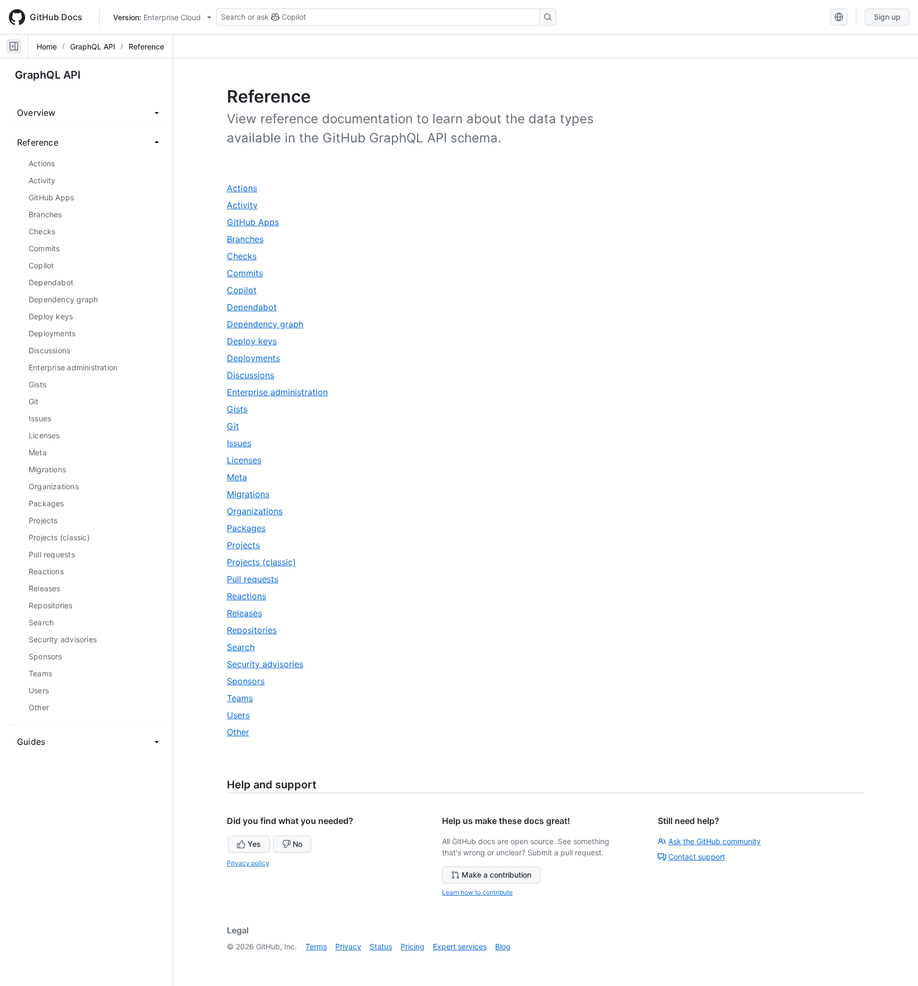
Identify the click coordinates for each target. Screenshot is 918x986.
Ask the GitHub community (714, 841)
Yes (254, 843)
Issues (244, 443)
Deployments (258, 358)
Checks (247, 256)
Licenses (249, 460)
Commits (250, 273)
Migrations (253, 494)
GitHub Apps (258, 222)
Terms (316, 946)
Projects (248, 545)
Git (238, 426)
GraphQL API (92, 46)
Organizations (260, 511)
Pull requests (257, 579)
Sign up (887, 16)
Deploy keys (257, 341)
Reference (146, 46)
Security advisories (270, 664)
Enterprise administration (282, 392)
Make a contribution (496, 874)
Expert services (460, 946)
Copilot (247, 290)
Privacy (348, 946)
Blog (503, 946)
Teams (245, 698)
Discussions (255, 375)
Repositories (257, 630)
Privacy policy (248, 863)
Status (381, 946)
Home (47, 46)
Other (243, 732)
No (297, 843)
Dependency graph (270, 324)
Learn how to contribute (477, 892)
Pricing (412, 946)
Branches (250, 239)
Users (243, 715)
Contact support (696, 856)
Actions (247, 188)
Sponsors (251, 681)
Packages (251, 528)
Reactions (251, 596)
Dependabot (257, 307)
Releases (249, 613)
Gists (242, 409)
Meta (242, 477)
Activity (247, 205)
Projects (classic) (266, 562)
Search (246, 647)
